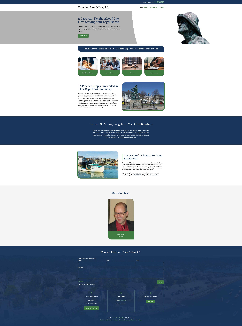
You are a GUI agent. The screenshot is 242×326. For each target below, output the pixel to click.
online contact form (154, 175)
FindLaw (140, 320)
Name (79, 260)
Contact (162, 7)
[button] (240, 317)
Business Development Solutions (127, 320)
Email (108, 260)
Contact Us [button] (83, 36)
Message (80, 267)
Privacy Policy (115, 320)
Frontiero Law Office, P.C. (118, 317)
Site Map (108, 320)
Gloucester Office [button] (91, 308)
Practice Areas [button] (153, 7)
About (145, 7)
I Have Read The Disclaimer (87, 284)
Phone (137, 260)
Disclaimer (81, 281)
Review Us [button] (150, 301)
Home (141, 7)
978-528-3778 (159, 2)
